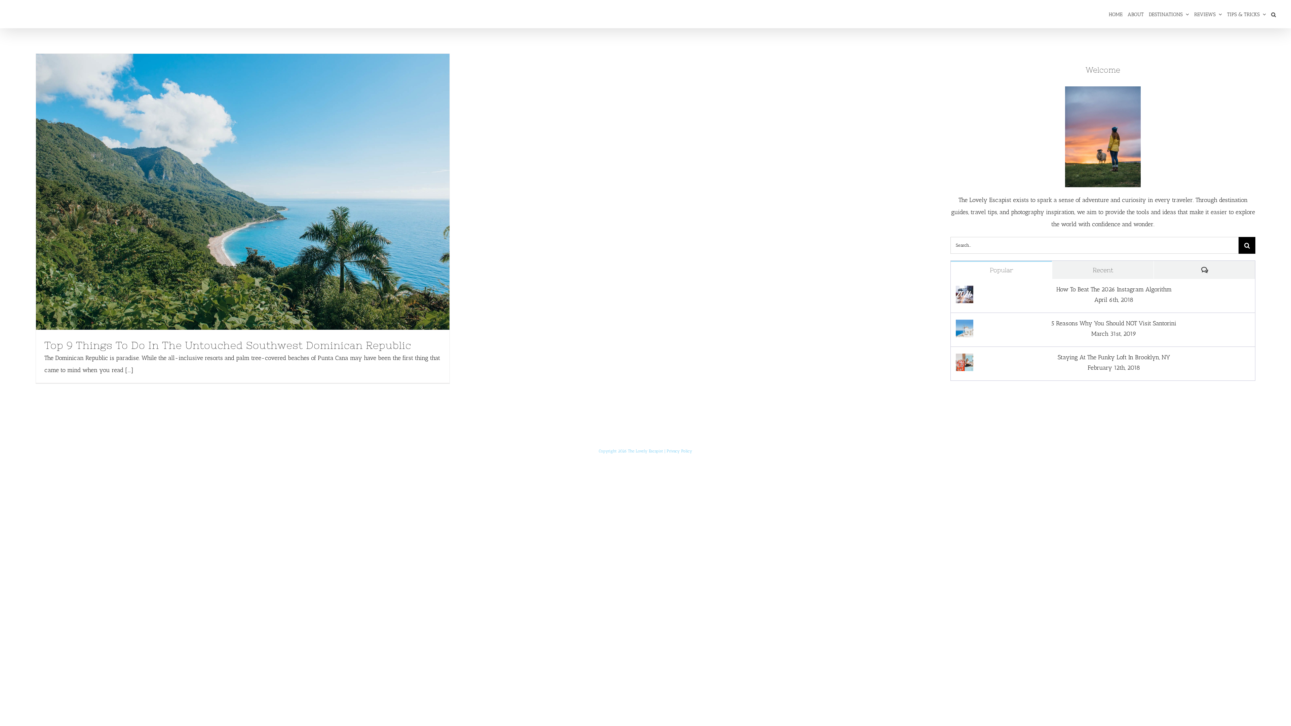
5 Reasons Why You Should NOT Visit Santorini (1113, 323)
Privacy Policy (679, 451)
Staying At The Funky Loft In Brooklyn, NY (1114, 357)
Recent (1103, 270)
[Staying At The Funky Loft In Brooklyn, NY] (964, 359)
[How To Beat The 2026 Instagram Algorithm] (964, 291)
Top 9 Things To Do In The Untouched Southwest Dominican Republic (230, 192)
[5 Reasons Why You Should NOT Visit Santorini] (964, 325)
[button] (1273, 14)
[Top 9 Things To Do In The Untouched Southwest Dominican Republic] (242, 192)
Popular (1001, 270)
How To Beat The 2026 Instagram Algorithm (1114, 289)
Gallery (255, 192)
